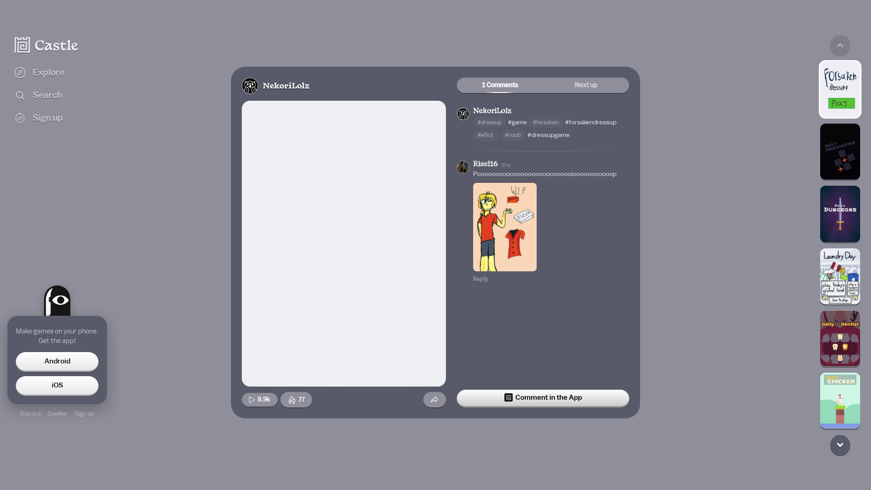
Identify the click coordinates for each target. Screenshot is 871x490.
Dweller (58, 413)
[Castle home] (47, 45)
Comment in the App (548, 397)
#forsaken (545, 122)
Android (57, 361)
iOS (57, 385)
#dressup (489, 122)
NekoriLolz (286, 86)
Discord (30, 413)
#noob (513, 135)
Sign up (84, 413)
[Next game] (840, 445)
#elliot (486, 135)
